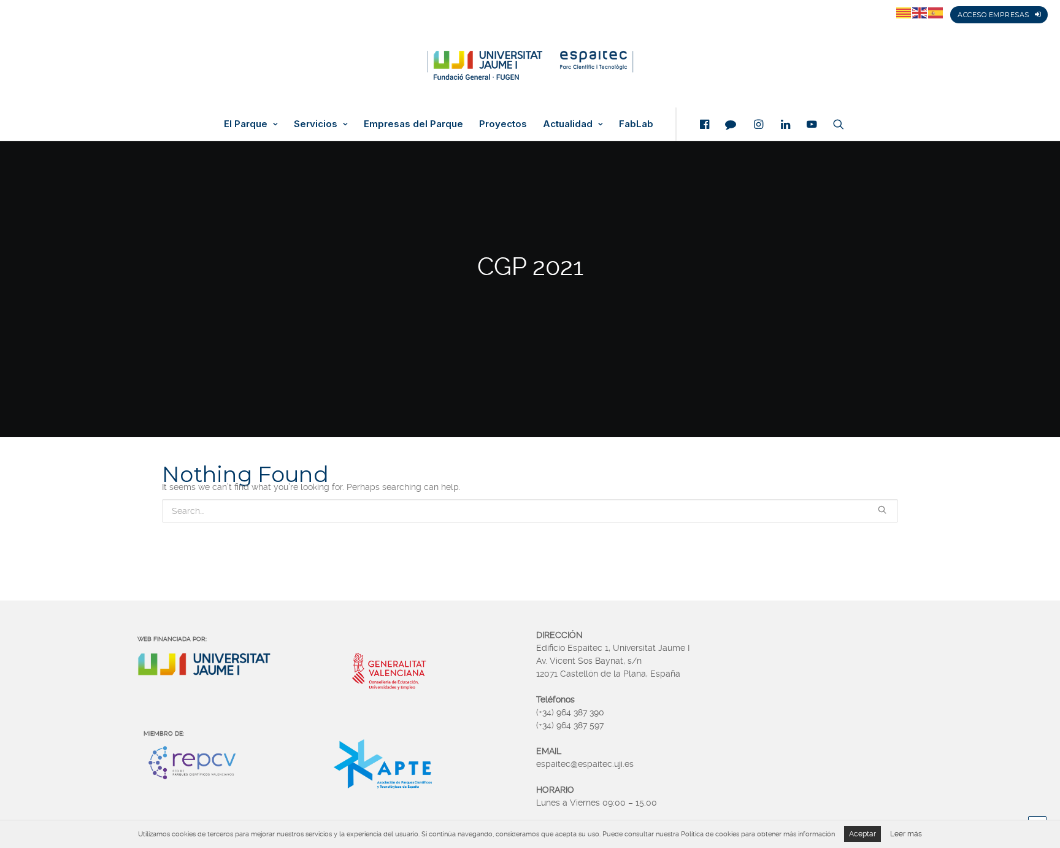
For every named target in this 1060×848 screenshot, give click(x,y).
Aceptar (862, 834)
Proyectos (503, 124)
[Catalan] (904, 12)
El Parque (245, 124)
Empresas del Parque (413, 124)
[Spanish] (936, 12)
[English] (920, 12)
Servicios (315, 124)
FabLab (636, 124)
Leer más (906, 834)
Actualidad (568, 124)
